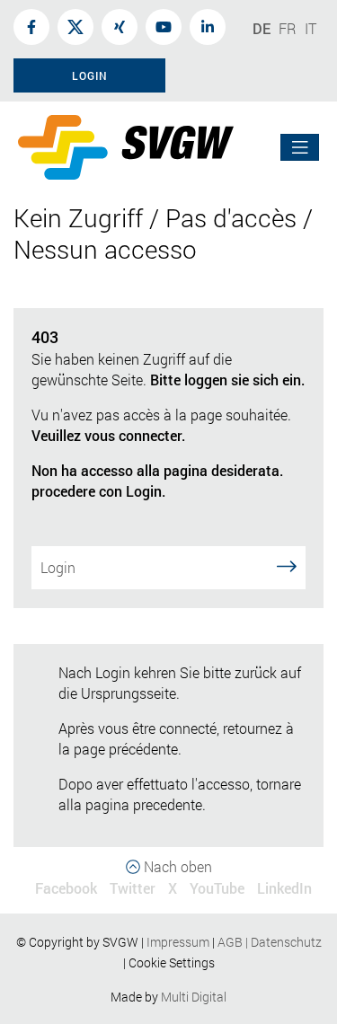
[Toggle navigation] (300, 148)
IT (310, 28)
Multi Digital (193, 996)
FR (288, 28)
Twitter (132, 887)
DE (261, 28)
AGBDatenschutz (269, 941)
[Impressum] (210, 941)
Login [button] (90, 75)
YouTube (217, 887)
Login (57, 567)
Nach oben (176, 866)
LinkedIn (284, 887)
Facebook (66, 887)
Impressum (177, 941)
